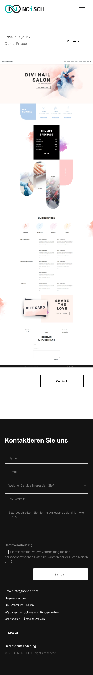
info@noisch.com (26, 591)
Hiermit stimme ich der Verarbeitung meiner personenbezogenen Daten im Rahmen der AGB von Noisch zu (46, 557)
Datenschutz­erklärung (20, 646)
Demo (9, 43)
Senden (61, 574)
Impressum (12, 632)
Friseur (21, 43)
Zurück (73, 41)
